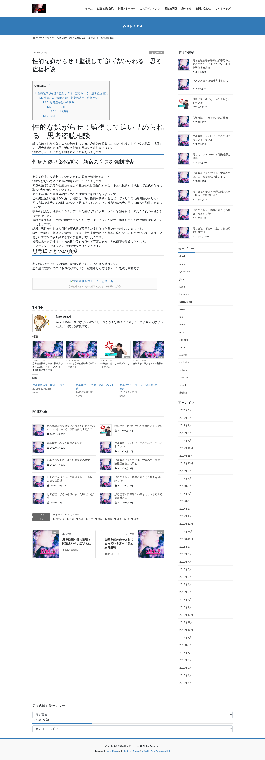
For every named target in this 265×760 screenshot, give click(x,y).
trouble (183, 385)
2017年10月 (186, 463)
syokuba (184, 362)
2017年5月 (185, 486)
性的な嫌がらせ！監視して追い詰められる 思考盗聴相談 (71, 93)
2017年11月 (186, 455)
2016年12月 (186, 523)
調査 (136, 519)
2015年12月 (186, 614)
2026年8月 (185, 410)
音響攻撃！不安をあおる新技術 (148, 363)
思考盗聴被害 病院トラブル (48, 385)
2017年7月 (185, 478)
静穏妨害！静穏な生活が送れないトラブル (115, 365)
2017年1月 (185, 516)
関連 (49, 115)
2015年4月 (185, 675)
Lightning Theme (131, 751)
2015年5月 (185, 667)
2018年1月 (185, 440)
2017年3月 (185, 501)
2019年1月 (185, 425)
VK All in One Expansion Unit (156, 751)
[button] (48, 85)
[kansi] (151, 543)
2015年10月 (186, 629)
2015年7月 (185, 652)
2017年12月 (186, 448)
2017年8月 (185, 470)
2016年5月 (185, 576)
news (127, 357)
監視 (110, 519)
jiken (161, 357)
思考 (81, 519)
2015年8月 (185, 645)
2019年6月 (185, 417)
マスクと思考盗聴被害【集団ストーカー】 (81, 365)
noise (182, 324)
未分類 (183, 392)
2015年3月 (185, 682)
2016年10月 (186, 539)
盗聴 (100, 519)
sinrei (182, 347)
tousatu (183, 377)
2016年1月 (185, 607)
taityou (183, 369)
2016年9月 (185, 546)
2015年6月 (185, 660)
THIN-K (56, 106)
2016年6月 (185, 569)
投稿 (59, 111)
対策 (72, 519)
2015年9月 (185, 637)
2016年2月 (185, 599)
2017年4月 (185, 493)
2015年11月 (186, 622)
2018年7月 (185, 432)
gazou (182, 264)
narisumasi (185, 301)
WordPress (112, 751)
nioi (181, 316)
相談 (119, 519)
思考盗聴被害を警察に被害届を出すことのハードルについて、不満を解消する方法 (47, 366)
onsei (182, 332)
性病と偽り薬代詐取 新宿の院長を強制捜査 (68, 97)
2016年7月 (185, 561)
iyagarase (157, 52)
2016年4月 (185, 584)
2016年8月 (185, 554)
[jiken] (46, 543)
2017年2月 (185, 508)
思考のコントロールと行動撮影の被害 (68, 460)
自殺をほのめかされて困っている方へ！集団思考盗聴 (119, 543)
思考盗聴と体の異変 (58, 102)
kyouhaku (184, 294)
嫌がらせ (60, 519)
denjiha (183, 256)
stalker (93, 357)
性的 (91, 519)
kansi (67, 515)
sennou (183, 339)
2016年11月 (186, 531)
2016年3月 (185, 592)
